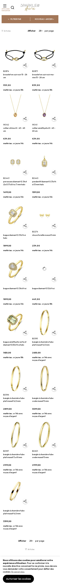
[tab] (16, 19)
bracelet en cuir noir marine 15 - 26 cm (43, 76)
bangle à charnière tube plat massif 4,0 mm (42, 343)
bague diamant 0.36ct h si (14, 288)
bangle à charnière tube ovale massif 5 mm (42, 399)
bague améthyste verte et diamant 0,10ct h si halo (14, 343)
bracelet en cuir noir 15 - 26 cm (15, 76)
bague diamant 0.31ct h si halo (14, 236)
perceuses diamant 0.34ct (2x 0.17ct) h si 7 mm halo (15, 183)
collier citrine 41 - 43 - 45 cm (14, 129)
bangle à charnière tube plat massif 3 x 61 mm (13, 455)
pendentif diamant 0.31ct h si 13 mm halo (44, 183)
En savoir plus (17, 571)
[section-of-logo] (30, 7)
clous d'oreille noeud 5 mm (44, 235)
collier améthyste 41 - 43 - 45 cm (43, 129)
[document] (30, 571)
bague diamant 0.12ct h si (43, 288)
